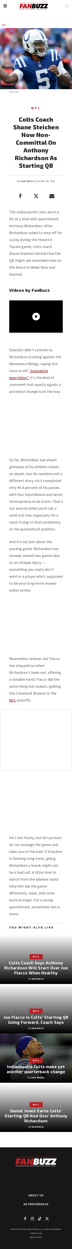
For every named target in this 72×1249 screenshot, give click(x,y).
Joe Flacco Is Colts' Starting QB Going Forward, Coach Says (36, 1020)
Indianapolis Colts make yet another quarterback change (36, 1069)
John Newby (37, 1077)
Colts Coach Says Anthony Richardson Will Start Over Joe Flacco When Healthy (36, 967)
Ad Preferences (36, 1204)
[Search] (67, 6)
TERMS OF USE (36, 1233)
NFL (4, 25)
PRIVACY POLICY (36, 1237)
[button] (5, 5)
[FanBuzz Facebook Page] (25, 1218)
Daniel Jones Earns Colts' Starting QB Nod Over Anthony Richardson (36, 1115)
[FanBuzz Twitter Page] (47, 1218)
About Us (36, 1195)
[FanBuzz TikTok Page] (39, 1218)
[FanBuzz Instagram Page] (32, 1218)
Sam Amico (27, 181)
